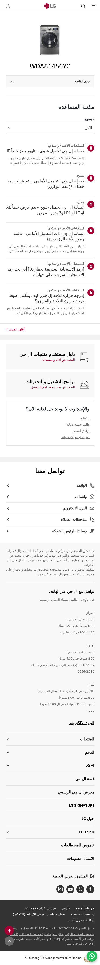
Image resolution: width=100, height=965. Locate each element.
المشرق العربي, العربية (70, 876)
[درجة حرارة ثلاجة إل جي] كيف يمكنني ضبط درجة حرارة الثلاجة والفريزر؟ (46, 298)
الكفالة (85, 418)
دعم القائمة (82, 81)
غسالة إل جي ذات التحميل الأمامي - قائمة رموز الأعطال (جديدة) (48, 236)
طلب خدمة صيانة (78, 424)
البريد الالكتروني (81, 722)
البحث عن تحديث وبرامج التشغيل (53, 387)
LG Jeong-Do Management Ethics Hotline (54, 958)
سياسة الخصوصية (82, 914)
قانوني (65, 908)
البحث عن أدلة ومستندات (58, 360)
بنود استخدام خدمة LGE (40, 908)
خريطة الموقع (85, 908)
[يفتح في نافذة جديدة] (90, 889)
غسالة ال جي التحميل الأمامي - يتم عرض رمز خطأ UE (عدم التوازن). (45, 183)
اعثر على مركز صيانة (75, 437)
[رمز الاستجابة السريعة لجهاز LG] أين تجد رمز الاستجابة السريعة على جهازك (45, 271)
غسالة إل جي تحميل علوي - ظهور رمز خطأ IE (45, 150)
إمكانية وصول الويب (81, 920)
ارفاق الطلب (81, 431)
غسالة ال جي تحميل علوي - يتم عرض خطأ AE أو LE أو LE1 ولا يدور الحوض (45, 209)
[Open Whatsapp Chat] (92, 956)
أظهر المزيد (17, 329)
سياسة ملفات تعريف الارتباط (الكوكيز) (39, 914)
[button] (50, 752)
